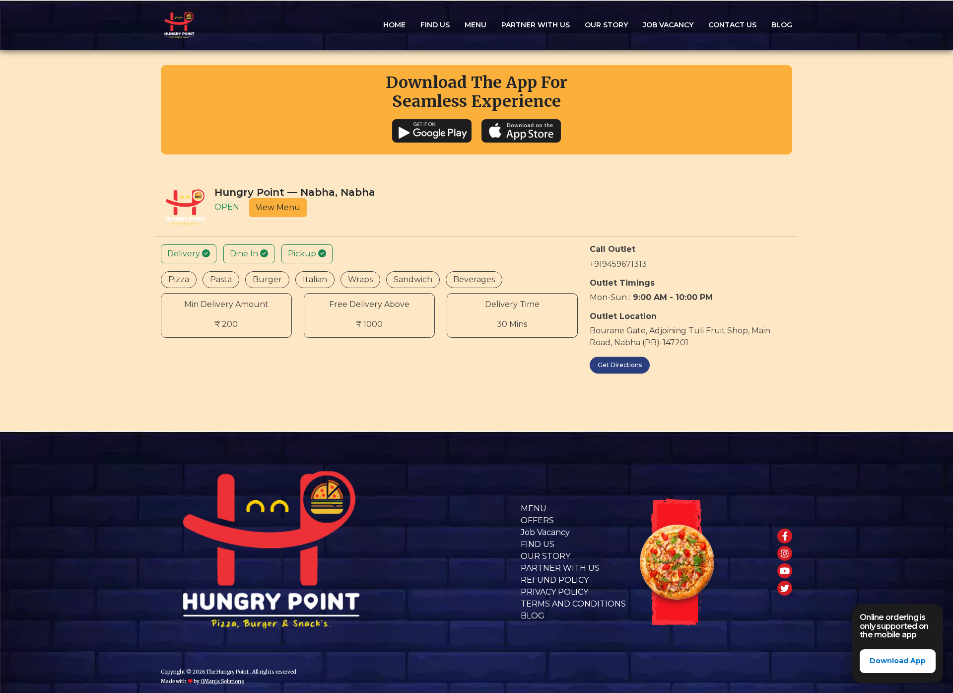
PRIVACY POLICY (554, 592)
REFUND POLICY (555, 580)
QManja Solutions (222, 681)
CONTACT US (732, 24)
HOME (394, 24)
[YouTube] (784, 570)
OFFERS (537, 520)
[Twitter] (784, 588)
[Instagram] (784, 553)
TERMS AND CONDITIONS (573, 604)
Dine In (245, 253)
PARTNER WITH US (535, 24)
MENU (533, 508)
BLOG (781, 24)
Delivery (184, 253)
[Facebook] (784, 536)
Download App (898, 660)
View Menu (278, 207)
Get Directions (620, 365)
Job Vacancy (668, 24)
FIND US (435, 24)
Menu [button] (475, 24)
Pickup (303, 253)
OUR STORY (606, 24)
